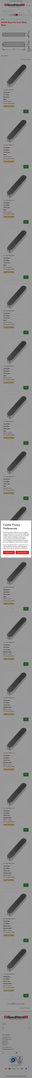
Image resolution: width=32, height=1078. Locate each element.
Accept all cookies (22, 552)
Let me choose (8, 552)
